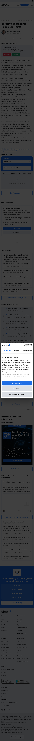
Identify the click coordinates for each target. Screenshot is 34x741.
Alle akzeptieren (17, 383)
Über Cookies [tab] (27, 350)
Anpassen (16, 389)
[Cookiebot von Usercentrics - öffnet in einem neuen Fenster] (24, 345)
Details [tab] (16, 350)
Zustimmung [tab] (6, 350)
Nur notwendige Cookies (17, 394)
